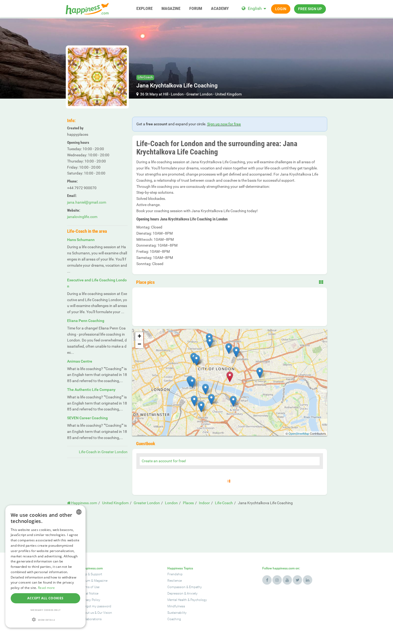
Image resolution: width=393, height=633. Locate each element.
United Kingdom (228, 94)
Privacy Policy (90, 600)
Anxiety (192, 593)
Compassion (176, 587)
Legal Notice (89, 593)
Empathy (195, 587)
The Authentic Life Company (91, 389)
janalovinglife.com (82, 217)
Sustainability (177, 613)
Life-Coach (145, 77)
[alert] (45, 566)
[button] (45, 619)
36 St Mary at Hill (154, 94)
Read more (46, 587)
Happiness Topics (180, 568)
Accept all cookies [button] (45, 598)
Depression (175, 593)
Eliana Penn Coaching (85, 321)
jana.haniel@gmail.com (86, 202)
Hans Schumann (81, 240)
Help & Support (91, 574)
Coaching (174, 619)
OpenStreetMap (298, 433)
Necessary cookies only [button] (45, 609)
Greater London (199, 94)
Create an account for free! (164, 461)
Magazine (100, 580)
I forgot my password (96, 606)
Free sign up (310, 9)
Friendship (175, 574)
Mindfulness (176, 606)
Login (280, 9)
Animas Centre (79, 361)
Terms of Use (90, 587)
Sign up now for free (224, 124)
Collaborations (91, 619)
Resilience (174, 580)
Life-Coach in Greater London (103, 452)
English (255, 8)
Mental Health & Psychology (187, 600)
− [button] (139, 344)
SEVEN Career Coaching (87, 418)
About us (87, 613)
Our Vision (104, 613)
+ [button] (139, 336)
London (177, 94)
